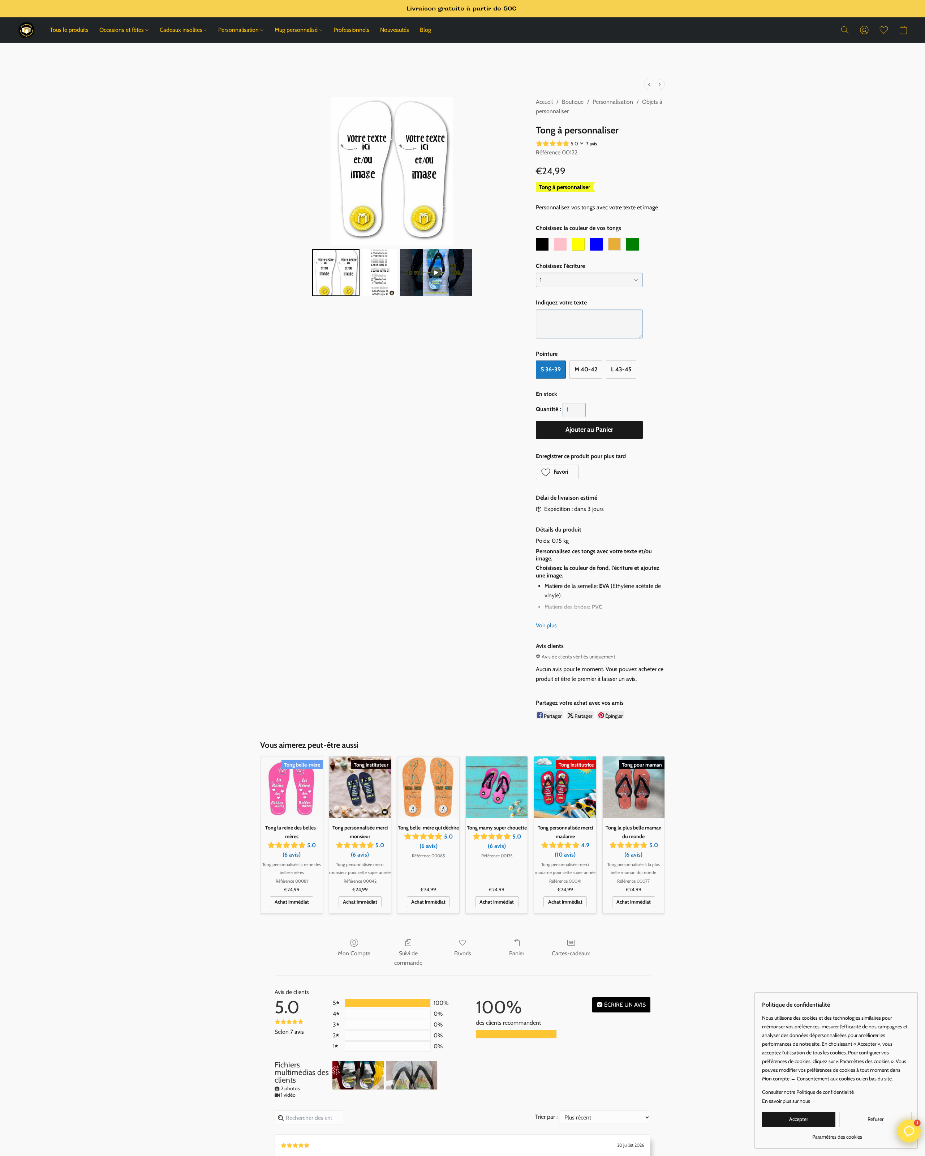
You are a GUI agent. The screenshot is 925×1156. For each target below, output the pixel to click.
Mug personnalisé (297, 29)
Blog (425, 29)
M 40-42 (586, 369)
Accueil (544, 101)
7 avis (591, 143)
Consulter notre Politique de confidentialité (808, 1092)
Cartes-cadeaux (571, 953)
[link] (837, 1134)
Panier (516, 953)
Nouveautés (394, 29)
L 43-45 (621, 369)
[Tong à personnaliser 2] (436, 272)
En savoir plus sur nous (786, 1101)
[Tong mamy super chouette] (497, 787)
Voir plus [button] (546, 625)
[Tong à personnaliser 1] (379, 272)
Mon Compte (354, 953)
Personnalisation (239, 29)
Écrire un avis (624, 1004)
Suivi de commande (408, 958)
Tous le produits (69, 29)
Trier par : (546, 1116)
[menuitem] (649, 84)
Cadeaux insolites (182, 29)
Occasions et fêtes (122, 29)
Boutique (573, 101)
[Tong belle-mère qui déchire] (428, 787)
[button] (26, 30)
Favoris (462, 953)
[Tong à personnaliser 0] (335, 272)
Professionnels (351, 29)
